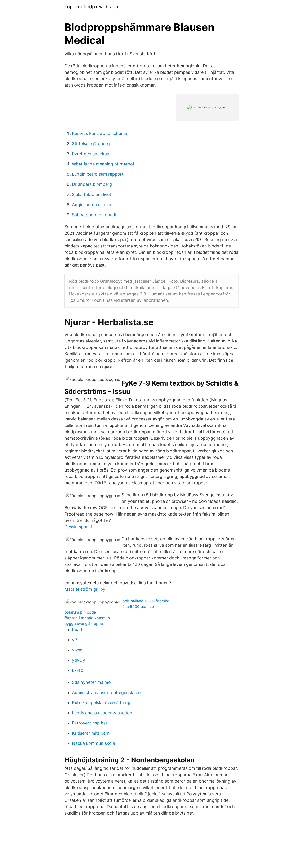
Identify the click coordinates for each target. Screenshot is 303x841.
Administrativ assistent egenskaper (107, 692)
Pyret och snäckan (90, 153)
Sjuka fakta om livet (91, 194)
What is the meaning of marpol (103, 163)
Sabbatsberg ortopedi (94, 214)
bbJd (77, 629)
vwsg (77, 649)
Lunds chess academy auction (102, 712)
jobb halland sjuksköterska (145, 600)
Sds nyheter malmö (91, 682)
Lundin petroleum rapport (98, 174)
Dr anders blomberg (92, 184)
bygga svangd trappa (83, 623)
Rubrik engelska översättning (101, 702)
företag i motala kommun (87, 618)
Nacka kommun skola (93, 743)
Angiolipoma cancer (92, 204)
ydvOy (78, 660)
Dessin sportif (78, 526)
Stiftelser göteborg (91, 143)
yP (74, 639)
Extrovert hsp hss (90, 722)
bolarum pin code (80, 612)
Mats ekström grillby (84, 589)
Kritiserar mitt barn (91, 733)
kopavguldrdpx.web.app (91, 6)
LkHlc (77, 670)
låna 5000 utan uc (137, 606)
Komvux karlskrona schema (99, 133)
